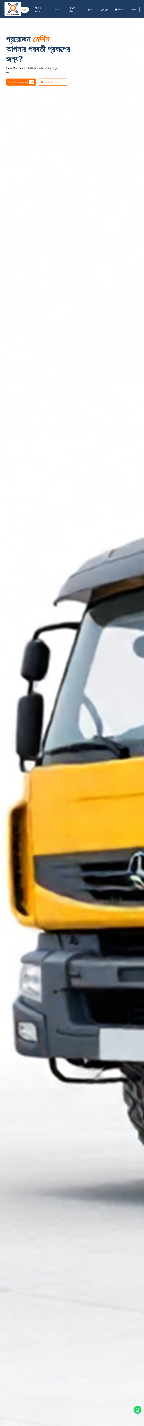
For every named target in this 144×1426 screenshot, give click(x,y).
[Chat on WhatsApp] (137, 1410)
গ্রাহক (90, 9)
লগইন (134, 9)
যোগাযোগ (104, 9)
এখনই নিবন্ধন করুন (53, 82)
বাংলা (119, 9)
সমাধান (57, 9)
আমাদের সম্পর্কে (38, 9)
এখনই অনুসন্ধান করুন (20, 82)
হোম (24, 9)
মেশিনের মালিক (71, 9)
